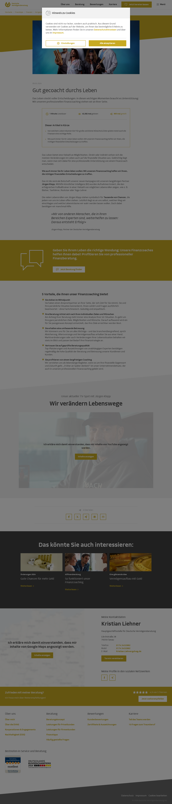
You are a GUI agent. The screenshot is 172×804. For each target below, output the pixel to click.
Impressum (58, 32)
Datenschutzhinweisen (105, 29)
